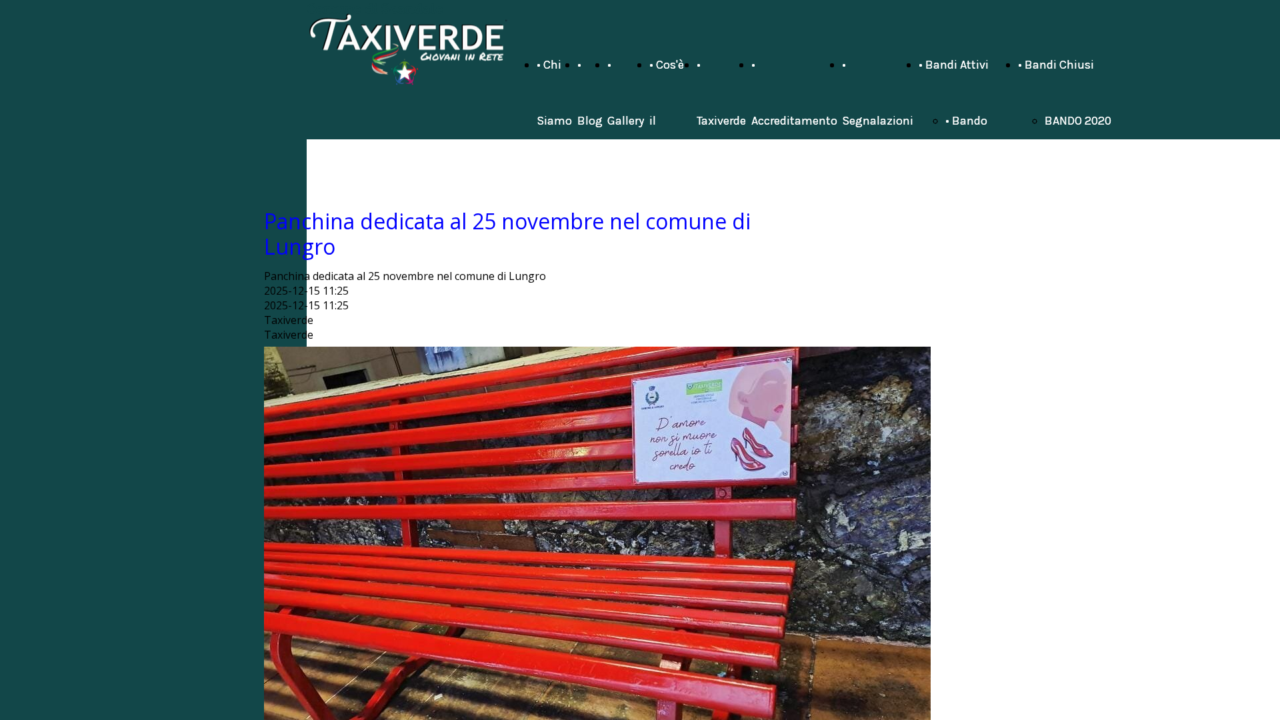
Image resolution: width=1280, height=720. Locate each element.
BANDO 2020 (1078, 120)
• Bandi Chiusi (1056, 64)
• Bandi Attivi (954, 64)
